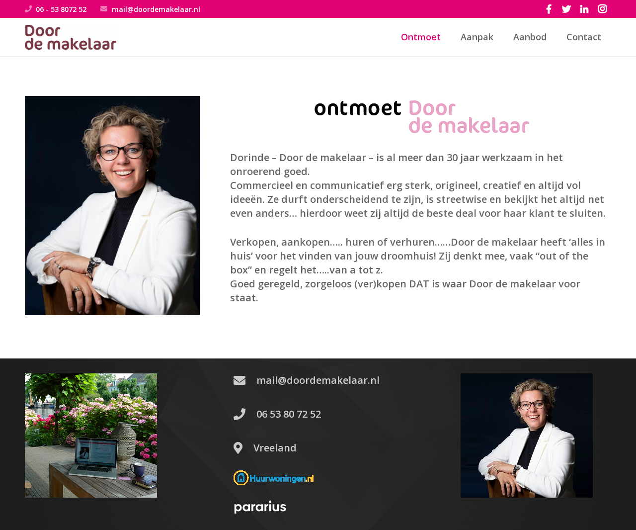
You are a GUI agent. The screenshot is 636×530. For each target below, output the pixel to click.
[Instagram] (602, 9)
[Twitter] (566, 9)
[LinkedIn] (584, 9)
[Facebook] (548, 9)
